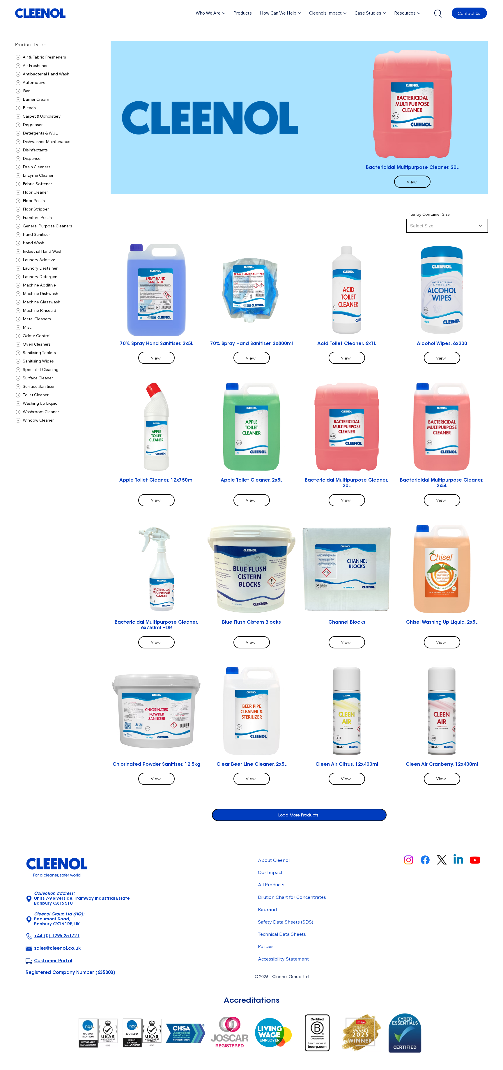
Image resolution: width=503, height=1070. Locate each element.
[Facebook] (425, 860)
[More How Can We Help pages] (299, 13)
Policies (266, 946)
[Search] (438, 13)
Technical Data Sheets (282, 934)
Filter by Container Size (428, 214)
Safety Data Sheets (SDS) (285, 922)
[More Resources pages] (418, 13)
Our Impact (270, 872)
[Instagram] (409, 860)
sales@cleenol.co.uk (57, 949)
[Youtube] (475, 860)
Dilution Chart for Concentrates (292, 897)
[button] (242, 13)
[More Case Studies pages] (384, 13)
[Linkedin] (458, 860)
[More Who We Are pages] (223, 13)
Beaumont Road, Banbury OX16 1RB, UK (59, 919)
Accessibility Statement (283, 959)
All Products (271, 884)
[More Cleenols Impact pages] (344, 13)
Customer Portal (53, 961)
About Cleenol (274, 860)
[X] (442, 860)
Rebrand (267, 909)
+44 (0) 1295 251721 (56, 936)
